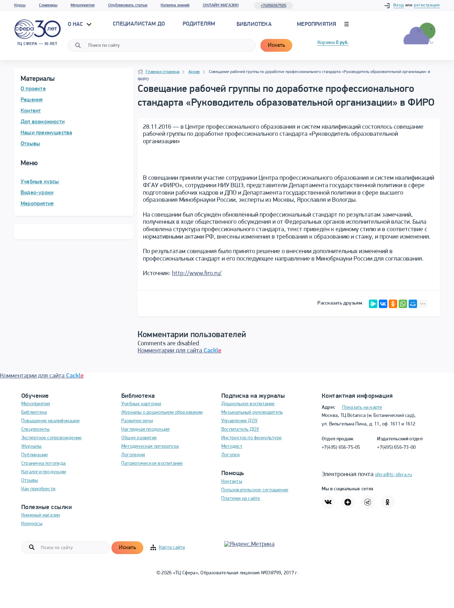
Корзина (333, 42)
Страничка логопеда (43, 463)
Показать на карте (362, 407)
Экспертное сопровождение (51, 438)
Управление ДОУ (239, 421)
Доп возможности (43, 122)
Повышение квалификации (50, 421)
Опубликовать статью (128, 5)
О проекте (33, 89)
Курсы (20, 5)
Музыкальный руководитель (252, 412)
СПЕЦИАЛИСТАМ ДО (139, 24)
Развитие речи (137, 421)
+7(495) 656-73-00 (396, 447)
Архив (194, 72)
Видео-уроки (37, 193)
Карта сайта (172, 547)
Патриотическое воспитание (152, 463)
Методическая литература (150, 446)
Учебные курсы (40, 182)
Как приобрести (38, 489)
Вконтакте (328, 502)
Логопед (230, 455)
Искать (276, 45)
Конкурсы (32, 523)
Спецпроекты (35, 429)
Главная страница (162, 72)
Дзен (348, 502)
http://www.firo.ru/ (197, 273)
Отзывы (30, 144)
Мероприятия (83, 5)
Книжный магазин (40, 515)
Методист (231, 446)
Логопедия (133, 455)
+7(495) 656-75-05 (341, 447)
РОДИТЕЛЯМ (199, 24)
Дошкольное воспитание (248, 404)
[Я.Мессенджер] (373, 304)
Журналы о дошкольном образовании (162, 412)
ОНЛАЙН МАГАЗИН (221, 5)
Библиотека (254, 24)
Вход (398, 5)
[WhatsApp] (403, 304)
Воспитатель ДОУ (240, 429)
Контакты (231, 481)
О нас (76, 24)
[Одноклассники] (393, 304)
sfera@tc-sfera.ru (393, 475)
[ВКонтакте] (383, 304)
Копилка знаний (175, 5)
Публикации (34, 455)
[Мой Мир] (413, 304)
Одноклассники (387, 502)
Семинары (48, 5)
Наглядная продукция (145, 429)
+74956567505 (273, 6)
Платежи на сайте (240, 498)
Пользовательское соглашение (254, 490)
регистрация (427, 5)
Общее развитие (139, 438)
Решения (32, 100)
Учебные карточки (141, 404)
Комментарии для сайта (179, 351)
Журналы (31, 446)
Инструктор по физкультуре (251, 438)
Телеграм (367, 502)
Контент (31, 111)
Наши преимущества (46, 133)
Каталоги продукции (43, 472)
